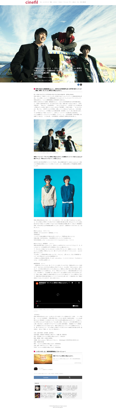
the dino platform (59, 407)
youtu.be (36, 311)
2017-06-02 (40, 76)
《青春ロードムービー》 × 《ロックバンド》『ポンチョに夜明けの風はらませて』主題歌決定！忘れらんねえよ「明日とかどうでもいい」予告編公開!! (58, 70)
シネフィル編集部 (42, 77)
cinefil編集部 (50, 77)
